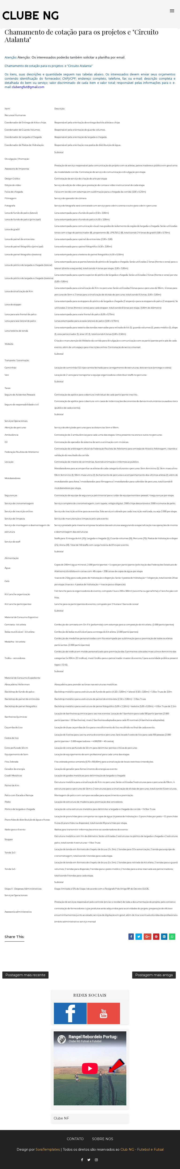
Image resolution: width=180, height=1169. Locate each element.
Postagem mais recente (25, 975)
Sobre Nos (102, 1139)
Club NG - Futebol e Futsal (142, 1149)
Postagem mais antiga (154, 975)
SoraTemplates (48, 1149)
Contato (75, 1139)
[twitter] (89, 1160)
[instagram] (96, 1160)
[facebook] (82, 1160)
